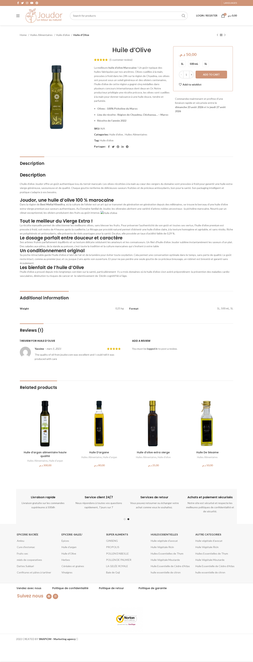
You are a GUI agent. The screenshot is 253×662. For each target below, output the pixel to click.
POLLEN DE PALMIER (118, 559)
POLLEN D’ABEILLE (117, 553)
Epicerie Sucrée (27, 534)
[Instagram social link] (27, 3)
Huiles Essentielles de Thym (167, 553)
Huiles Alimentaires (41, 34)
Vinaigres (66, 572)
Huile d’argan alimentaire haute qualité (45, 454)
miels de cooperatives (29, 559)
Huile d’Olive (68, 553)
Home (23, 34)
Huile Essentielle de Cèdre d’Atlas (170, 566)
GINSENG (112, 540)
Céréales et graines (72, 566)
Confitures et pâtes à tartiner (34, 572)
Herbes (65, 559)
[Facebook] (49, 596)
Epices (65, 540)
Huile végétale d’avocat (164, 540)
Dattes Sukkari (25, 566)
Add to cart (211, 74)
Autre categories (208, 534)
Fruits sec (22, 553)
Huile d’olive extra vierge (153, 452)
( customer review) (120, 59)
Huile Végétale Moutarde (165, 559)
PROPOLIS (112, 547)
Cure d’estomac (26, 547)
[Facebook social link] (18, 3)
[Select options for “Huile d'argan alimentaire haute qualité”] (67, 404)
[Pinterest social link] (36, 3)
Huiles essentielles (164, 534)
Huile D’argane (99, 452)
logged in (152, 348)
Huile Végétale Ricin (162, 547)
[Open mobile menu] (18, 15)
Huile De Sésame (207, 452)
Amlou (20, 540)
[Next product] (225, 35)
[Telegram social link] (127, 146)
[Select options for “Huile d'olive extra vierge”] (175, 404)
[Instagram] (55, 596)
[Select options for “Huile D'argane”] (121, 404)
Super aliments (117, 534)
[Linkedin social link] (122, 146)
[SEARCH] (183, 15)
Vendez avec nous (28, 588)
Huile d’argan (68, 547)
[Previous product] (217, 35)
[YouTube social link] (31, 3)
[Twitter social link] (22, 3)
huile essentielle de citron (166, 572)
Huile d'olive (63, 34)
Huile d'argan (56, 460)
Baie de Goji (113, 572)
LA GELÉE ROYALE (117, 566)
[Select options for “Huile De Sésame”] (229, 404)
